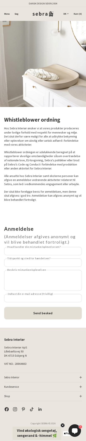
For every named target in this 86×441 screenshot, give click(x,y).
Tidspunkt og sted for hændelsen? (29, 258)
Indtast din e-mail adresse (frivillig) (30, 293)
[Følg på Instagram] (15, 409)
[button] (37, 433)
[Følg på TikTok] (31, 409)
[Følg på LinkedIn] (40, 409)
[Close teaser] (63, 425)
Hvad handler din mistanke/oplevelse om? (34, 246)
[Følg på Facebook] (6, 409)
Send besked (43, 313)
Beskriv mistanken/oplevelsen (26, 269)
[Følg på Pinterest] (23, 409)
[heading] (43, 235)
